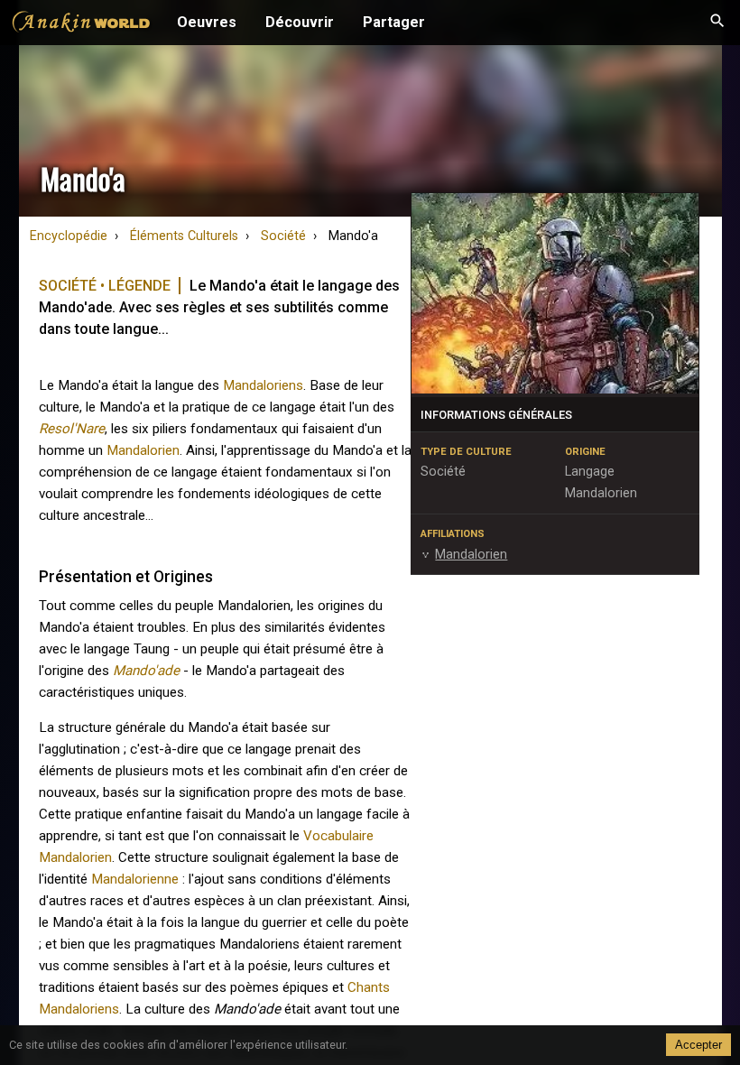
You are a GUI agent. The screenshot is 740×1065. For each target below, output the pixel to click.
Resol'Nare (72, 429)
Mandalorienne (135, 879)
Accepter (698, 1044)
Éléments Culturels (184, 236)
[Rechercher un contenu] (717, 22)
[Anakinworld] (81, 24)
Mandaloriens (263, 385)
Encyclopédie (68, 236)
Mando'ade (146, 670)
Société (283, 236)
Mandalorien (143, 450)
